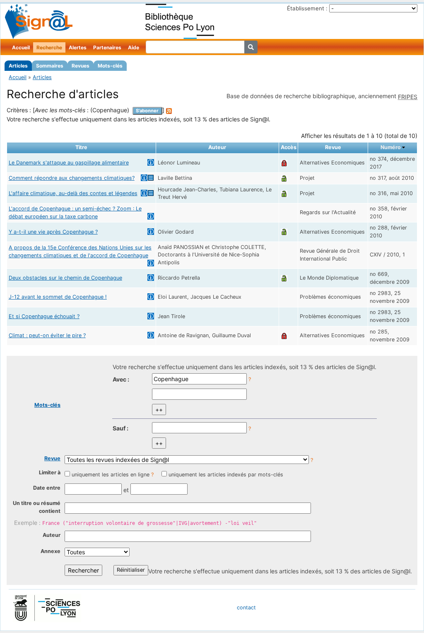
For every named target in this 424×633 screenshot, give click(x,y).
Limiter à (49, 472)
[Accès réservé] (284, 162)
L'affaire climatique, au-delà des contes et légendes (73, 193)
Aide (133, 47)
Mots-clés (110, 66)
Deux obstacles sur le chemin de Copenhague (65, 278)
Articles (18, 66)
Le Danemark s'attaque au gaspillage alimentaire (69, 162)
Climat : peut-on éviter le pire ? (47, 335)
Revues (80, 66)
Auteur (51, 535)
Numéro (391, 147)
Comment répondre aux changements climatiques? (72, 178)
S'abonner (147, 111)
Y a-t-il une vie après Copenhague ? (53, 232)
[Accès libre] (284, 178)
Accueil (21, 47)
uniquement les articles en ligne (110, 474)
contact (246, 607)
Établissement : (307, 8)
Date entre (46, 488)
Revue (52, 458)
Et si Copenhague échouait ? (44, 316)
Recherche (49, 47)
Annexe (50, 551)
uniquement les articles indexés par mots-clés (226, 474)
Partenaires (107, 47)
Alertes (78, 47)
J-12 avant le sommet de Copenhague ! (58, 297)
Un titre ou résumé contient (36, 507)
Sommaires (49, 66)
